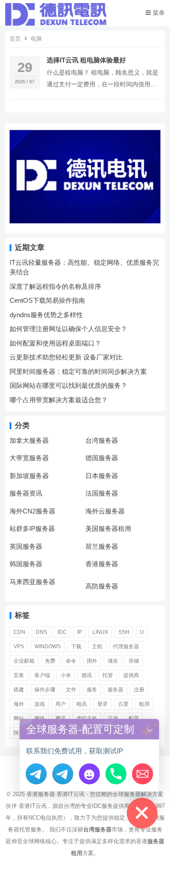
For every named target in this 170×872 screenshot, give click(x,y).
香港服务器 (101, 564)
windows (47, 646)
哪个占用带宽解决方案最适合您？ (59, 400)
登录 (102, 704)
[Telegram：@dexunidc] (62, 773)
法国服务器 (101, 493)
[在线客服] (89, 773)
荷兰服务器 (101, 546)
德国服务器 (101, 458)
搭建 (19, 690)
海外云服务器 (105, 511)
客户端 (42, 675)
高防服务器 (101, 586)
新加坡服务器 (29, 475)
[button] (150, 729)
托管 (107, 675)
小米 (66, 675)
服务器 (115, 690)
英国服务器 (26, 546)
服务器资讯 (26, 493)
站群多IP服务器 (32, 528)
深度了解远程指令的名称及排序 (55, 286)
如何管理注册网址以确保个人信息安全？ (68, 328)
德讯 (87, 675)
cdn (19, 632)
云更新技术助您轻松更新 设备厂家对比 (66, 357)
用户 (60, 704)
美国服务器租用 (108, 528)
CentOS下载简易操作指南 (47, 300)
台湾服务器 (101, 440)
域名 (113, 661)
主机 (97, 646)
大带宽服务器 (29, 458)
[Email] (142, 773)
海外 (19, 704)
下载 (76, 646)
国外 (92, 661)
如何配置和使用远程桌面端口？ (55, 343)
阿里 (19, 733)
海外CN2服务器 (32, 511)
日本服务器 (101, 475)
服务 (92, 690)
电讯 (81, 704)
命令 (71, 661)
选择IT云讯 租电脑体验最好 (86, 60)
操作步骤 (44, 690)
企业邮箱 (24, 661)
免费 (50, 661)
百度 (123, 704)
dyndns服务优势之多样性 (46, 314)
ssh (124, 632)
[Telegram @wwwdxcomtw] (36, 773)
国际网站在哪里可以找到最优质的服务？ (68, 385)
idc (62, 632)
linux (100, 632)
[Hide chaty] (142, 813)
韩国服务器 (26, 564)
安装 (19, 675)
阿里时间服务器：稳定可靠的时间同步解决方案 (78, 371)
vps (19, 646)
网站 (19, 718)
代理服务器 (126, 646)
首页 (15, 38)
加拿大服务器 (29, 440)
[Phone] (115, 773)
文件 (71, 690)
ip (79, 632)
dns (41, 632)
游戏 (39, 704)
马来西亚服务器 (32, 581)
